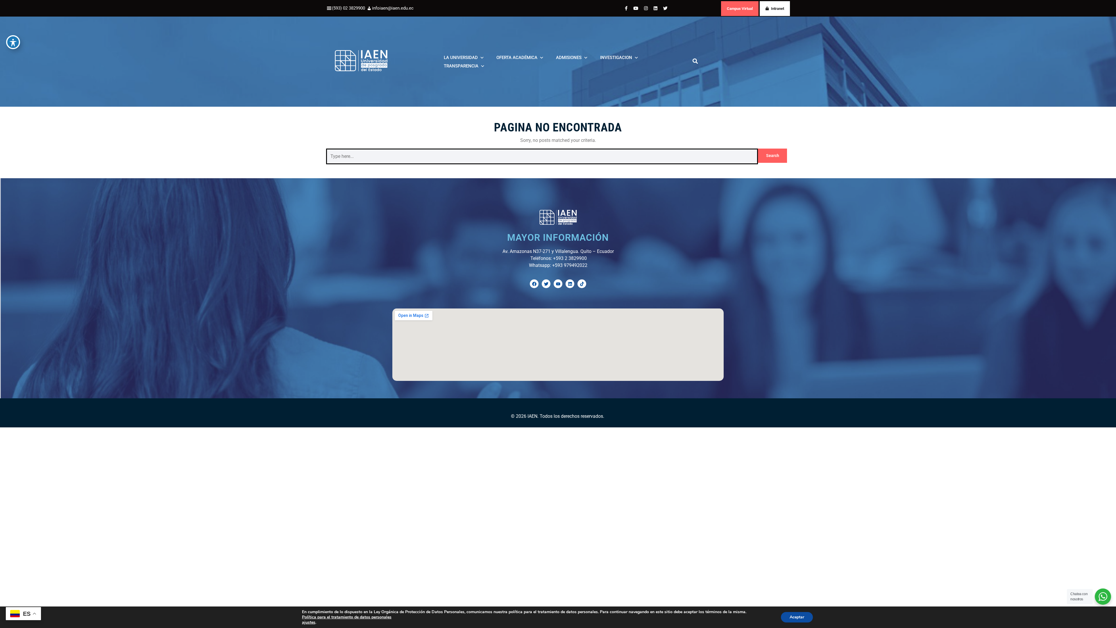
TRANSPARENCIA (461, 66)
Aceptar (797, 617)
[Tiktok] (581, 283)
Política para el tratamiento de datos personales (346, 617)
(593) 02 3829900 (348, 8)
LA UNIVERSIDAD (461, 57)
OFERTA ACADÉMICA (516, 57)
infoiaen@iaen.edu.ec (393, 8)
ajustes (308, 622)
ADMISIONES (569, 57)
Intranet (777, 8)
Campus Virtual (740, 8)
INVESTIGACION (616, 57)
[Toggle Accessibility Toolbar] (13, 42)
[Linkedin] (570, 283)
